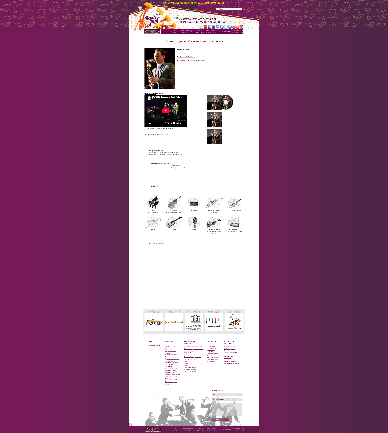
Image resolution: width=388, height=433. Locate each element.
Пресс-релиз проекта (171, 382)
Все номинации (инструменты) (193, 347)
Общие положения (170, 351)
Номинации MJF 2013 (171, 370)
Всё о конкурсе (169, 341)
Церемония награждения (172, 359)
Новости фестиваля (154, 345)
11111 (146, 428)
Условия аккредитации (230, 352)
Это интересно (211, 341)
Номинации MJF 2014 (171, 372)
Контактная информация (231, 363)
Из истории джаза (212, 353)
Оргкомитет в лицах (230, 361)
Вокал (185, 365)
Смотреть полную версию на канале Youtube (159, 128)
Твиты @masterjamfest (156, 243)
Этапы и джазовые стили (172, 357)
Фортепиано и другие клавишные (193, 349)
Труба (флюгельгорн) (190, 359)
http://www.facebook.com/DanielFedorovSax (191, 60)
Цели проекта (169, 349)
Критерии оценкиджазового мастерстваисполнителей (171, 362)
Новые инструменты (190, 371)
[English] (238, 6)
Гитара (186, 363)
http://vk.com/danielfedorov (186, 57)
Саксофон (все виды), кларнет (192, 357)
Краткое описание (170, 346)
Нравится (160, 93)
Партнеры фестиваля (230, 347)
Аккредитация (169, 384)
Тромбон (186, 361)
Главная (150, 341)
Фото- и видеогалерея (154, 349)
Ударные (186, 355)
